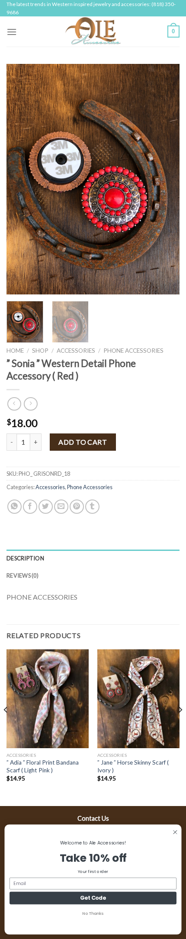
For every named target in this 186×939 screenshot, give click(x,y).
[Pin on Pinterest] (77, 507)
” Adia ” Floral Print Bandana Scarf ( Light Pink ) (42, 766)
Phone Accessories (133, 350)
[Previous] (21, 179)
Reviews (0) (22, 575)
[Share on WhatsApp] (14, 507)
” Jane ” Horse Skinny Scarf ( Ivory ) (133, 766)
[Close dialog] (175, 832)
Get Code (93, 897)
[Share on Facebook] (30, 507)
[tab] (93, 558)
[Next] (165, 179)
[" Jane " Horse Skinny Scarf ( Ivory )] (138, 698)
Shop (40, 350)
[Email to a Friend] (61, 507)
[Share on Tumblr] (92, 507)
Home (15, 350)
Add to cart (82, 442)
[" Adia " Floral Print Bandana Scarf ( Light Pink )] (47, 698)
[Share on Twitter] (45, 507)
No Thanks (92, 913)
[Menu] (11, 31)
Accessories (76, 350)
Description (25, 558)
